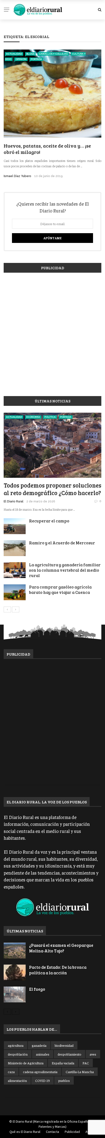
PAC (86, 1063)
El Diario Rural (13, 501)
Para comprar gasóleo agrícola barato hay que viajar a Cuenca (60, 589)
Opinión (21, 59)
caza (11, 1071)
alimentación (17, 1080)
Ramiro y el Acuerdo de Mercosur (62, 543)
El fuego (37, 989)
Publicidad (72, 1131)
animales (42, 1054)
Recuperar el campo (49, 521)
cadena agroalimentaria (40, 1071)
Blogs (30, 53)
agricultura (15, 1045)
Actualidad (14, 53)
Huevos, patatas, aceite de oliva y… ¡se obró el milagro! (47, 148)
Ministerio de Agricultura (25, 1063)
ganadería (39, 1045)
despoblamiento (69, 1054)
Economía (33, 417)
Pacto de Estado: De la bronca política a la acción (57, 969)
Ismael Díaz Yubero (17, 176)
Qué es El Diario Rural (25, 1131)
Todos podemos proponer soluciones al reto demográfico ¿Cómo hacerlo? (52, 489)
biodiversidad (64, 1045)
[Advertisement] (52, 332)
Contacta (52, 1131)
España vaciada (63, 1063)
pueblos (64, 1080)
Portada (36, 59)
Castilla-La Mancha (80, 1071)
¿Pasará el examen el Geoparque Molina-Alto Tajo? (61, 947)
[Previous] (7, 609)
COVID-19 (42, 1080)
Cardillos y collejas (53, 53)
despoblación (18, 1054)
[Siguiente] (15, 609)
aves (93, 1054)
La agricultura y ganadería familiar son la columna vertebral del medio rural (65, 570)
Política (50, 417)
